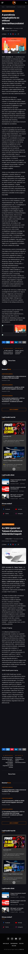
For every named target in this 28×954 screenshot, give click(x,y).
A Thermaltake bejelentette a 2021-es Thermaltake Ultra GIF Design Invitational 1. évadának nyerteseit (13, 399)
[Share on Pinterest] (13, 34)
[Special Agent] (14, 2)
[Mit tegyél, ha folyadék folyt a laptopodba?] (5, 496)
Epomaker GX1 (7, 436)
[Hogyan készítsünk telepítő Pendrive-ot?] (5, 482)
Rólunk (14, 945)
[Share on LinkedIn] (15, 34)
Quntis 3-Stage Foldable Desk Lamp (13, 460)
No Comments (6, 30)
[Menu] (2, 2)
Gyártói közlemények (8, 11)
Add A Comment (14, 409)
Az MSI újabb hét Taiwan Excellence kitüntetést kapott (8, 352)
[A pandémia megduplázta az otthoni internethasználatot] (14, 45)
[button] (13, 469)
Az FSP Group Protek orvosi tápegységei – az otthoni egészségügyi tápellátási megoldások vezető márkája (7, 762)
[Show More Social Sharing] (18, 34)
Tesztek (21, 943)
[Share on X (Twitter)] (10, 34)
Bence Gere (9, 28)
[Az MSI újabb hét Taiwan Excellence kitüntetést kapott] (14, 556)
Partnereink (14, 943)
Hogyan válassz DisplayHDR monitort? (19, 352)
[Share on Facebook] (8, 34)
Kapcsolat (6, 943)
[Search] (26, 2)
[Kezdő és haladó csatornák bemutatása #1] (5, 489)
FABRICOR (21, 949)
